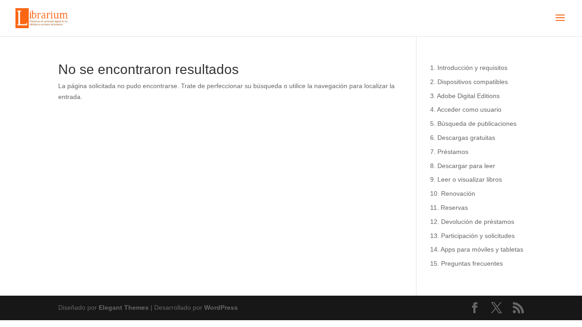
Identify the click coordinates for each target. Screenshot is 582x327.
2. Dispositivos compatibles (469, 81)
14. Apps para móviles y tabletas (476, 249)
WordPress (221, 307)
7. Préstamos (449, 151)
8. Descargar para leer (462, 165)
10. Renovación (452, 193)
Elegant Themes (124, 307)
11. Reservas (449, 207)
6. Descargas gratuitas (462, 137)
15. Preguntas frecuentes (466, 263)
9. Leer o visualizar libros (466, 179)
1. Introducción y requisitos (468, 67)
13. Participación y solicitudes (472, 235)
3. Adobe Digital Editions (465, 95)
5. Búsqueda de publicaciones (473, 123)
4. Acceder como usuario (466, 109)
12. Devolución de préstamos (472, 221)
